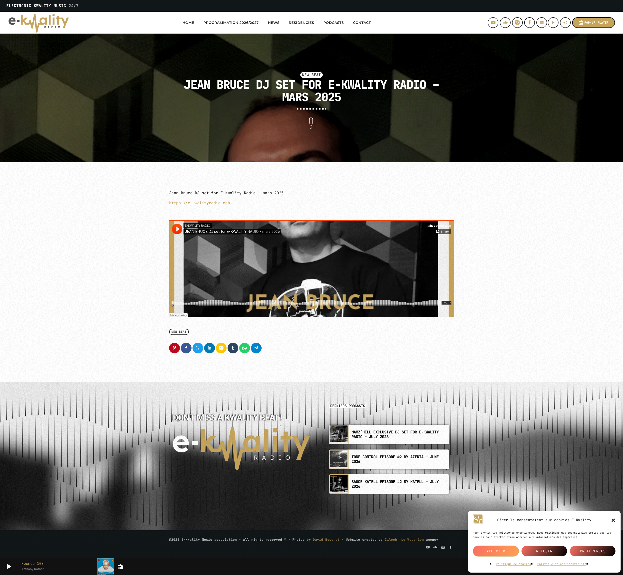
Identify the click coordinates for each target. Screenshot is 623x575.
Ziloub (391, 540)
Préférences (593, 551)
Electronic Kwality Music (42, 5)
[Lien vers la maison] (39, 22)
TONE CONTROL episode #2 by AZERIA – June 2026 (395, 459)
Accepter (495, 551)
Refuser (544, 551)
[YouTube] (493, 22)
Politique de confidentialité (561, 564)
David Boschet (326, 540)
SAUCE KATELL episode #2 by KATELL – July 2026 (395, 484)
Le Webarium (412, 540)
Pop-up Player (593, 22)
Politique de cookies (513, 564)
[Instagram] (517, 22)
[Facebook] (529, 22)
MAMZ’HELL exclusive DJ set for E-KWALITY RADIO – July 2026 (395, 434)
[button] (613, 520)
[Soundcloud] (505, 22)
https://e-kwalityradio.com (199, 203)
